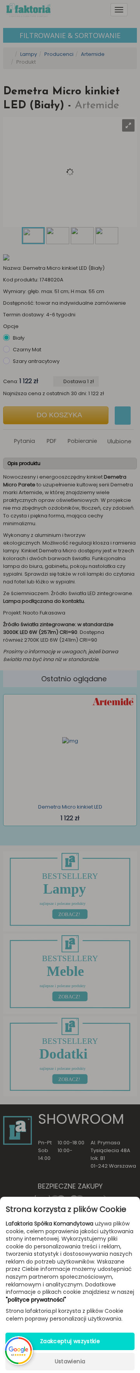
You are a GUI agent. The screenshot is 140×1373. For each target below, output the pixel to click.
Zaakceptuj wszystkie (70, 1341)
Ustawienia (70, 1361)
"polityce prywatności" (36, 1300)
